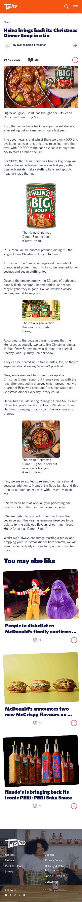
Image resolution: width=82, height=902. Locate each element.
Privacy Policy (53, 860)
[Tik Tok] (19, 895)
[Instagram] (24, 895)
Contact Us (52, 881)
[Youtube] (6, 895)
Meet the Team (14, 866)
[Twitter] (15, 895)
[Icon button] (75, 45)
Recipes (10, 854)
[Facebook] (10, 895)
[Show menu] (75, 6)
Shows (9, 871)
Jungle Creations (55, 876)
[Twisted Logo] (10, 7)
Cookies (49, 854)
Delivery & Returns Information (56, 868)
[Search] (66, 7)
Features (10, 860)
